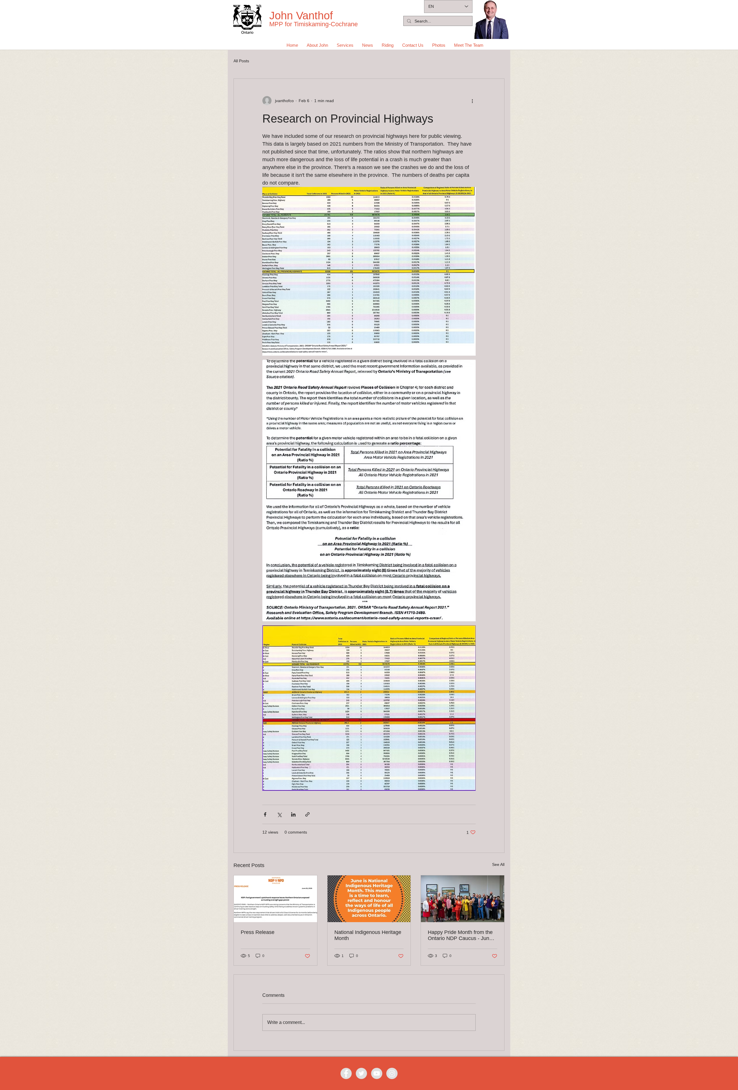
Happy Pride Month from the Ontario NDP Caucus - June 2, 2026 (460, 935)
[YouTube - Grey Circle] (376, 1073)
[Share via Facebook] (265, 814)
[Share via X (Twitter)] (279, 814)
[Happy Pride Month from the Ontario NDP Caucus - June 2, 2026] (462, 898)
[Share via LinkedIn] (293, 814)
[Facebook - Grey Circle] (346, 1073)
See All (498, 864)
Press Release (257, 932)
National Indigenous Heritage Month (367, 935)
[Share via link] (307, 814)
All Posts (241, 61)
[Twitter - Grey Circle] (361, 1073)
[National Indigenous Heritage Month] (369, 898)
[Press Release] (275, 898)
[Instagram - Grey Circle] (392, 1073)
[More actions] (472, 100)
